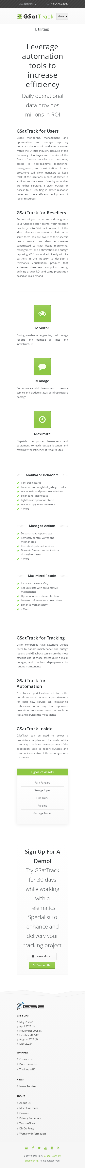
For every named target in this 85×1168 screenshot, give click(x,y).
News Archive (27, 1086)
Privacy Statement (30, 1118)
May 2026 (25, 1022)
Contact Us (43, 965)
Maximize (42, 434)
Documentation (28, 1064)
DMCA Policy (27, 1128)
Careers (23, 1113)
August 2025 (26, 1039)
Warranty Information (32, 1133)
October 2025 (27, 1035)
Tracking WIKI (27, 1069)
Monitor (42, 328)
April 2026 (25, 1026)
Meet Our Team (28, 1108)
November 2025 (29, 1030)
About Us (24, 1103)
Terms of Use (27, 1123)
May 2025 (25, 1043)
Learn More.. (44, 956)
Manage (42, 381)
